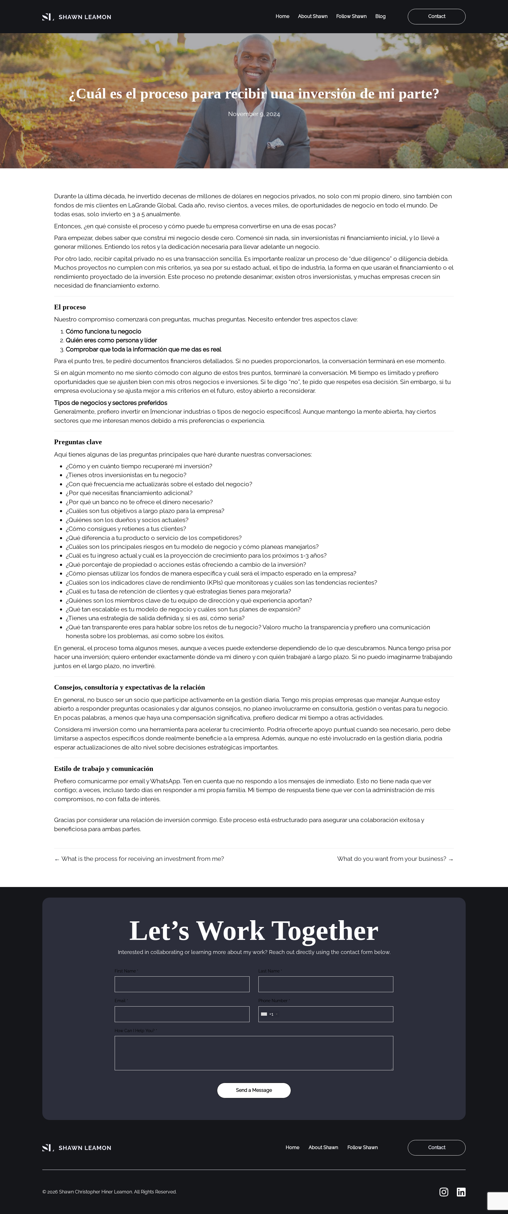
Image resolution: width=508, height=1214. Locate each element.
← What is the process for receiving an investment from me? (139, 858)
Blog (380, 16)
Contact (436, 16)
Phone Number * (274, 1000)
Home (282, 16)
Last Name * (270, 971)
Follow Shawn (351, 16)
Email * (121, 1000)
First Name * (126, 971)
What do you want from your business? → (395, 858)
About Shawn (312, 16)
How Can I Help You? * (136, 1030)
